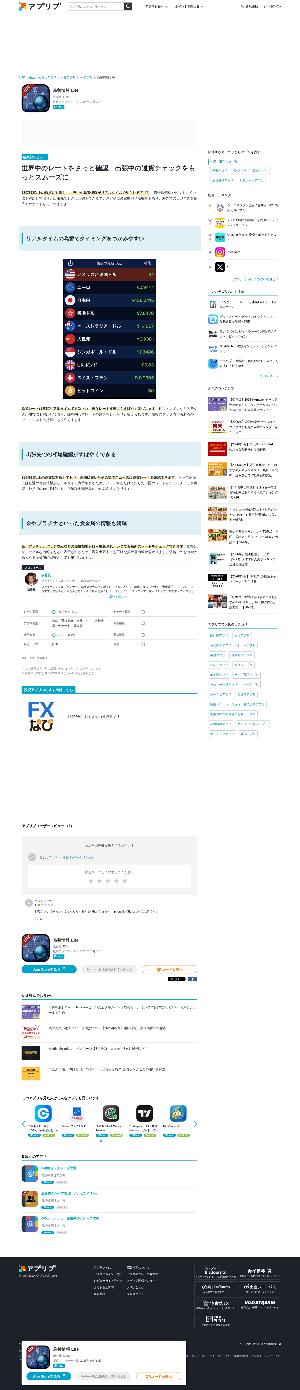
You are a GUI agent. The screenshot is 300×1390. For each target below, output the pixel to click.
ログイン (275, 6)
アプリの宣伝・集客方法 (142, 1274)
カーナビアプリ (220, 694)
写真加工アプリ (220, 645)
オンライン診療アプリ (252, 724)
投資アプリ (68, 77)
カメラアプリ (243, 665)
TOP (22, 77)
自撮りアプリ (246, 694)
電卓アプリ (260, 170)
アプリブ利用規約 (246, 1343)
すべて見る (267, 376)
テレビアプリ (219, 665)
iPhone (58, 106)
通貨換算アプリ (222, 180)
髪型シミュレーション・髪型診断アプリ (237, 704)
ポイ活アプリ (219, 675)
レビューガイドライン (108, 1280)
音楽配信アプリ (242, 655)
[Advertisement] (109, 783)
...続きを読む (116, 596)
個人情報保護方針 (271, 1343)
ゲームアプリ (246, 645)
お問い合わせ (135, 1287)
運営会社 (99, 1294)
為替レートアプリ (252, 180)
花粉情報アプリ (220, 724)
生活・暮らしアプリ (42, 77)
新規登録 (252, 6)
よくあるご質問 (104, 1287)
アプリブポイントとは (108, 1274)
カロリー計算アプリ (223, 684)
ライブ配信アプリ (246, 675)
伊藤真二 (47, 575)
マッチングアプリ (222, 734)
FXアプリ (86, 77)
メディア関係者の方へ (141, 1280)
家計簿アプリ (219, 635)
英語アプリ (217, 655)
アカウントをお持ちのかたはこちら (71, 857)
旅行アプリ (242, 635)
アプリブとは (102, 1267)
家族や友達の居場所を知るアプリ (233, 714)
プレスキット (135, 1294)
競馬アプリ (248, 734)
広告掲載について (138, 1267)
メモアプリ (251, 684)
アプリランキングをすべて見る (254, 279)
